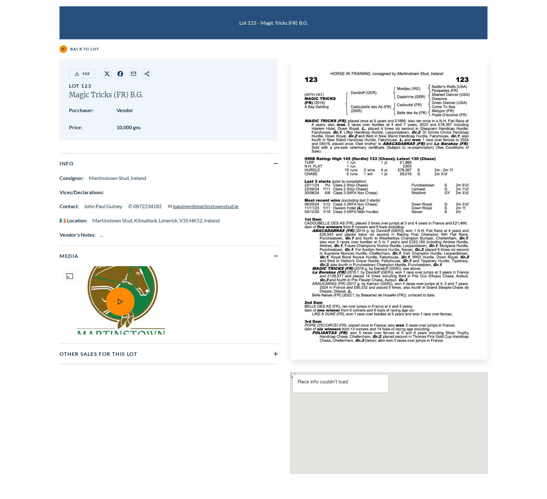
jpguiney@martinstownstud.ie (205, 206)
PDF (86, 74)
